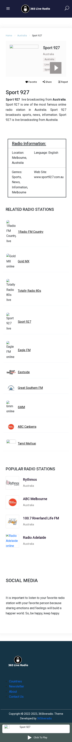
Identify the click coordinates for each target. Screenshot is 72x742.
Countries (15, 681)
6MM (21, 407)
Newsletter (16, 686)
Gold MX (23, 261)
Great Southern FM (30, 388)
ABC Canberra (27, 427)
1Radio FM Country (30, 232)
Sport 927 (50, 69)
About (13, 691)
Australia (22, 35)
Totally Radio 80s (29, 291)
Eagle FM (24, 350)
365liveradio (44, 718)
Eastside (24, 372)
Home (9, 35)
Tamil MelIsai (27, 443)
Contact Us (16, 696)
